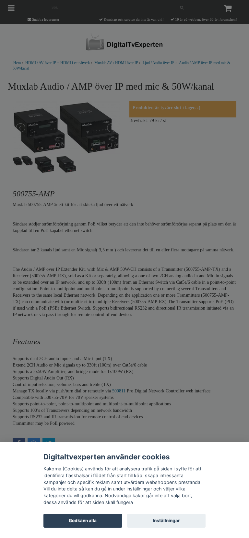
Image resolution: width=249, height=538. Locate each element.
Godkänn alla (83, 520)
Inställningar (166, 520)
